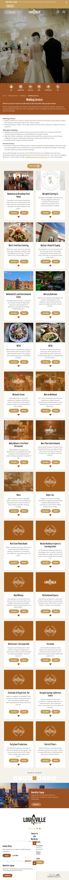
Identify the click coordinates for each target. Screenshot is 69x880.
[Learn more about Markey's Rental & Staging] (50, 232)
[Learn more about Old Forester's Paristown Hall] (18, 631)
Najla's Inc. (50, 494)
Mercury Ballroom (50, 294)
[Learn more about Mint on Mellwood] (50, 381)
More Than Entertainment (50, 443)
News (58, 90)
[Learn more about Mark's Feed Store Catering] (18, 232)
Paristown (50, 644)
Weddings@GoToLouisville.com (37, 157)
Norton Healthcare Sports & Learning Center (50, 545)
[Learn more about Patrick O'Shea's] (50, 731)
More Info (9, 6)
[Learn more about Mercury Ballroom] (50, 281)
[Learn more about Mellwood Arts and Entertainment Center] (18, 281)
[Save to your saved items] (18, 217)
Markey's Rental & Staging (50, 245)
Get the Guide (38, 862)
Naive (19, 494)
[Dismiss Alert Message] (66, 2)
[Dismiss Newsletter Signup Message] (34, 863)
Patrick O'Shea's (50, 744)
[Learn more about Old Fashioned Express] (50, 582)
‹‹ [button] (15, 778)
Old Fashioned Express (50, 595)
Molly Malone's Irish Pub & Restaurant (18, 444)
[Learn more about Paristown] (50, 631)
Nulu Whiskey (18, 595)
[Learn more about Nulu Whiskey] (18, 582)
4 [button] (29, 778)
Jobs (34, 836)
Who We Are (34, 839)
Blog (11, 90)
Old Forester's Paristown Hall (18, 644)
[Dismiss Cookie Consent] (34, 843)
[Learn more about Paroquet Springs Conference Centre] (50, 679)
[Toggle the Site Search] (58, 11)
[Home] (34, 12)
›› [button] (53, 778)
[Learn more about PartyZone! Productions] (18, 731)
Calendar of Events (20, 90)
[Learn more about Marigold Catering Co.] (50, 180)
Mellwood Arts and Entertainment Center (18, 295)
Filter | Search (33, 166)
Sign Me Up (36, 804)
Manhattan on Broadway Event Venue (18, 195)
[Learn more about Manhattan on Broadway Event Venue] (18, 180)
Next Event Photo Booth (18, 543)
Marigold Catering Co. (50, 193)
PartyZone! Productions (18, 744)
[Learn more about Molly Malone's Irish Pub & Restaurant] (18, 430)
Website (24, 213)
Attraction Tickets (48, 90)
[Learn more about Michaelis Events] (18, 381)
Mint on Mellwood (50, 394)
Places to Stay (30, 90)
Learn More (14, 213)
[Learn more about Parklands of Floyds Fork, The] (18, 679)
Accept (6, 855)
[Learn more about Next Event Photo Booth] (18, 530)
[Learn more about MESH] (18, 332)
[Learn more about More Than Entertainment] (50, 430)
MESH (19, 345)
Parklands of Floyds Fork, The (18, 692)
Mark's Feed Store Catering (19, 245)
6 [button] (39, 778)
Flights (39, 90)
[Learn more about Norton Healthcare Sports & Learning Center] (50, 530)
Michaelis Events (18, 394)
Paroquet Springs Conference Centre (50, 694)
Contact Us (34, 833)
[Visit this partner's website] (54, 875)
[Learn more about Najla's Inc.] (50, 481)
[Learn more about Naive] (18, 481)
